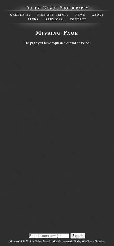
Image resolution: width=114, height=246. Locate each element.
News (80, 14)
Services (54, 19)
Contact (78, 19)
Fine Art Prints (53, 14)
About (98, 14)
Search (77, 236)
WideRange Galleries (93, 241)
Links (33, 19)
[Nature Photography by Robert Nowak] (57, 8)
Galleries (20, 14)
